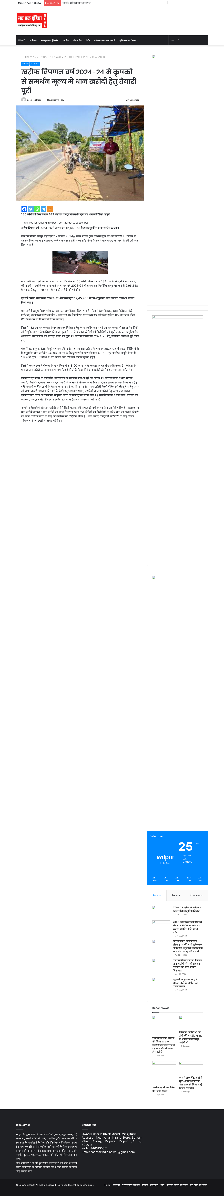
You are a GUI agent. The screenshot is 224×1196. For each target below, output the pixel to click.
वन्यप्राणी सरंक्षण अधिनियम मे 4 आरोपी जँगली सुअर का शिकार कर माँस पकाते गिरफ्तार (187, 965)
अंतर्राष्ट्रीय (77, 40)
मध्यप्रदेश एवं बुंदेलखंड (49, 40)
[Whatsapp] (37, 209)
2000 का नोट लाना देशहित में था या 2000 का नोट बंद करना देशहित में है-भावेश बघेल (187, 927)
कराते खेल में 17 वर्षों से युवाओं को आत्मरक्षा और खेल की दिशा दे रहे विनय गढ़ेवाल (190, 1083)
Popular (157, 895)
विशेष (88, 40)
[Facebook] (24, 209)
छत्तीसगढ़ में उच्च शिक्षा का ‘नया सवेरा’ (163, 1089)
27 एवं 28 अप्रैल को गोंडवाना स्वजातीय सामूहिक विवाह (188, 909)
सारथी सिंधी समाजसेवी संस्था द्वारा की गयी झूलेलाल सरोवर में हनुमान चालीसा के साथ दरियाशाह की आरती (188, 946)
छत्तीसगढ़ (33, 40)
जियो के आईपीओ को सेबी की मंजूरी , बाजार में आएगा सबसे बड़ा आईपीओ (92, 2)
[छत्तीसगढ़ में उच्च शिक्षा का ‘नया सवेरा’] (164, 1072)
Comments (196, 895)
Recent (176, 895)
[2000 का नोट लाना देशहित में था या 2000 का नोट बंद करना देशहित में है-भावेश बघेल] (161, 926)
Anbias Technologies (83, 1185)
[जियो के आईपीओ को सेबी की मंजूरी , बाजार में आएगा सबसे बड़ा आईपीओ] (191, 1022)
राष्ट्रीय (66, 40)
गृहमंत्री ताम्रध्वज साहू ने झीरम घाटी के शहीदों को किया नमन (185, 983)
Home (21, 40)
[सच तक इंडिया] (32, 20)
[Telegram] (43, 209)
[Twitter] (31, 209)
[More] (50, 209)
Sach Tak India (34, 100)
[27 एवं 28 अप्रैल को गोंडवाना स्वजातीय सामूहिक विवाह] (161, 912)
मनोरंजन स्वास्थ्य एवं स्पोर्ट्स (104, 40)
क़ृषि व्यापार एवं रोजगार (128, 40)
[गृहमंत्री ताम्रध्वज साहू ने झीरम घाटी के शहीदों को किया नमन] (161, 984)
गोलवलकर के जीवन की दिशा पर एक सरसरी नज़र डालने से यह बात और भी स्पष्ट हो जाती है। (163, 1045)
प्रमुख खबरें (35, 56)
